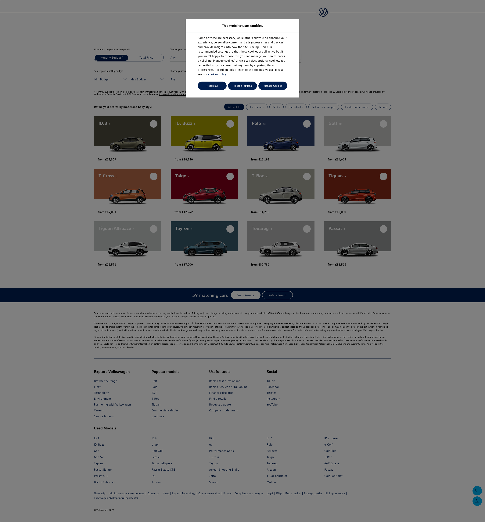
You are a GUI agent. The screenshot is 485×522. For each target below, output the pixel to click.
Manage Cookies (273, 85)
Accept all (212, 85)
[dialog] (242, 261)
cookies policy (217, 74)
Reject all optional (242, 85)
